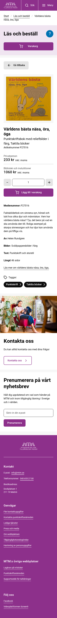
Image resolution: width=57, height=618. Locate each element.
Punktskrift (14, 285)
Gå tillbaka (19, 65)
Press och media (11, 528)
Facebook (8, 601)
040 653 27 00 (27, 478)
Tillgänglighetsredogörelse (16, 540)
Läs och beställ (22, 16)
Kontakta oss (15, 360)
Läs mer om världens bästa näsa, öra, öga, (26, 267)
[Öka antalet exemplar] (49, 182)
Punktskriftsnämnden (14, 573)
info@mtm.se (17, 472)
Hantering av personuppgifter (17, 545)
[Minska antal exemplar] (7, 182)
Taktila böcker (36, 285)
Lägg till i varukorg (37, 193)
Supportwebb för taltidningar (17, 579)
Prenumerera (14, 422)
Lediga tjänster (11, 523)
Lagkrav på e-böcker (13, 567)
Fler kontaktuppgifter (14, 511)
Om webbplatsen (12, 534)
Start (6, 16)
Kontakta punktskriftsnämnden (18, 517)
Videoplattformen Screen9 (16, 606)
